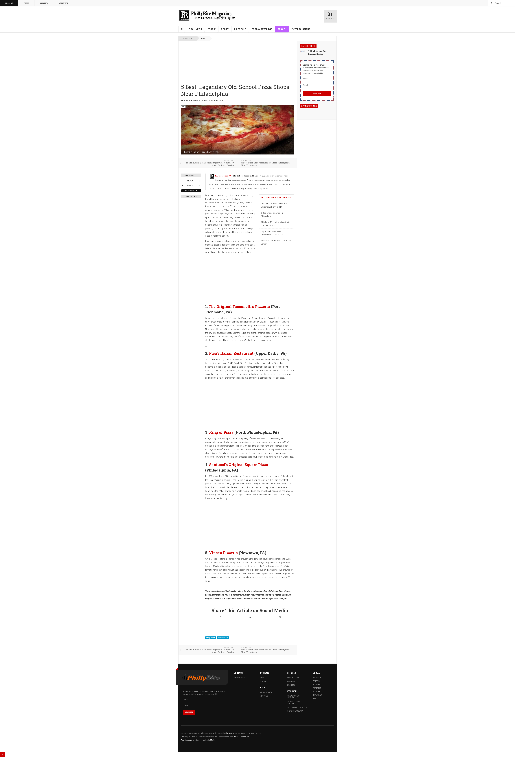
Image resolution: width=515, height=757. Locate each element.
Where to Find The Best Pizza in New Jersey (276, 242)
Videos (26, 3)
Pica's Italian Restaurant (231, 353)
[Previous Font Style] (182, 185)
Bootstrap (184, 737)
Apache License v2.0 (241, 737)
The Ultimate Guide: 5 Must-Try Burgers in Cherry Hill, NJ (274, 205)
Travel (282, 29)
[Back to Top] (2, 754)
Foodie (211, 29)
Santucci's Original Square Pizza (238, 464)
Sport (225, 29)
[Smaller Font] (182, 180)
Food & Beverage (262, 29)
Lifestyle (240, 29)
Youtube (316, 691)
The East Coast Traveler (293, 697)
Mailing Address (240, 678)
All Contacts (266, 692)
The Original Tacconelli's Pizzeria (239, 306)
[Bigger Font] (199, 180)
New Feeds (291, 685)
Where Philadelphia (295, 711)
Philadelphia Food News (275, 197)
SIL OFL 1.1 (211, 740)
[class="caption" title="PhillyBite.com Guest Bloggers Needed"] (302, 51)
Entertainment (300, 29)
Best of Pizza (223, 638)
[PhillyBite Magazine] (207, 15)
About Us (264, 696)
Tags (262, 678)
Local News (195, 29)
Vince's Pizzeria (223, 552)
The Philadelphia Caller (297, 707)
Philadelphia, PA (223, 176)
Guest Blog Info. (293, 678)
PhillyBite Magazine (232, 733)
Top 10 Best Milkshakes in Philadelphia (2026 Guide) (272, 233)
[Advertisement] (237, 63)
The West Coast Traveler (293, 702)
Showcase (291, 681)
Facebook (317, 678)
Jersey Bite (63, 3)
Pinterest (317, 688)
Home (182, 29)
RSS (314, 698)
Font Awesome (186, 740)
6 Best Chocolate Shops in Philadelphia (272, 214)
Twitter (316, 681)
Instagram (317, 695)
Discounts (44, 3)
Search (263, 681)
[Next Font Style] (199, 185)
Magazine (9, 3)
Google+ (316, 685)
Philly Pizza (210, 638)
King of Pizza (221, 432)
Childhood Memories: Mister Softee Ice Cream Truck (276, 223)
